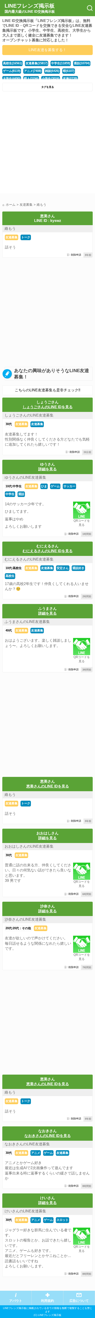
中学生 (10, 494)
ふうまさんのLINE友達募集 (27, 622)
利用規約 (47, 1301)
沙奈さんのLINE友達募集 (25, 919)
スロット (62, 1220)
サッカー (69, 486)
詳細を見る (47, 469)
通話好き (78, 568)
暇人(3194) (31, 78)
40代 (9, 630)
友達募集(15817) (37, 63)
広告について (79, 1301)
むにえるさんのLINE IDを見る (48, 551)
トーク (25, 237)
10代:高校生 (14, 568)
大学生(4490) (11, 78)
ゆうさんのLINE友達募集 (25, 477)
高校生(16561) (12, 63)
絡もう (10, 228)
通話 (21, 494)
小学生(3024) (50, 78)
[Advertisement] (47, 143)
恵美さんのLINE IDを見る (47, 786)
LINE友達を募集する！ (47, 50)
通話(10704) (82, 63)
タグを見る (47, 87)
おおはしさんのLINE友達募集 (29, 846)
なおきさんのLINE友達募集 (27, 1144)
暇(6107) (68, 71)
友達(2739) (70, 78)
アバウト (15, 1301)
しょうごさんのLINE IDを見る (48, 407)
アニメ (35, 1153)
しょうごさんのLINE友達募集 (29, 415)
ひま (44, 486)
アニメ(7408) (32, 71)
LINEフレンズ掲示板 (30, 8)
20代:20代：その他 (18, 928)
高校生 (10, 576)
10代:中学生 (14, 486)
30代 (9, 424)
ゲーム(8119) (11, 71)
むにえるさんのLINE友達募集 (29, 559)
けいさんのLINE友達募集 (25, 1211)
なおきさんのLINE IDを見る (47, 1136)
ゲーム (55, 486)
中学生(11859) (60, 63)
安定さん (63, 568)
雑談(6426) (52, 71)
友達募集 (12, 237)
